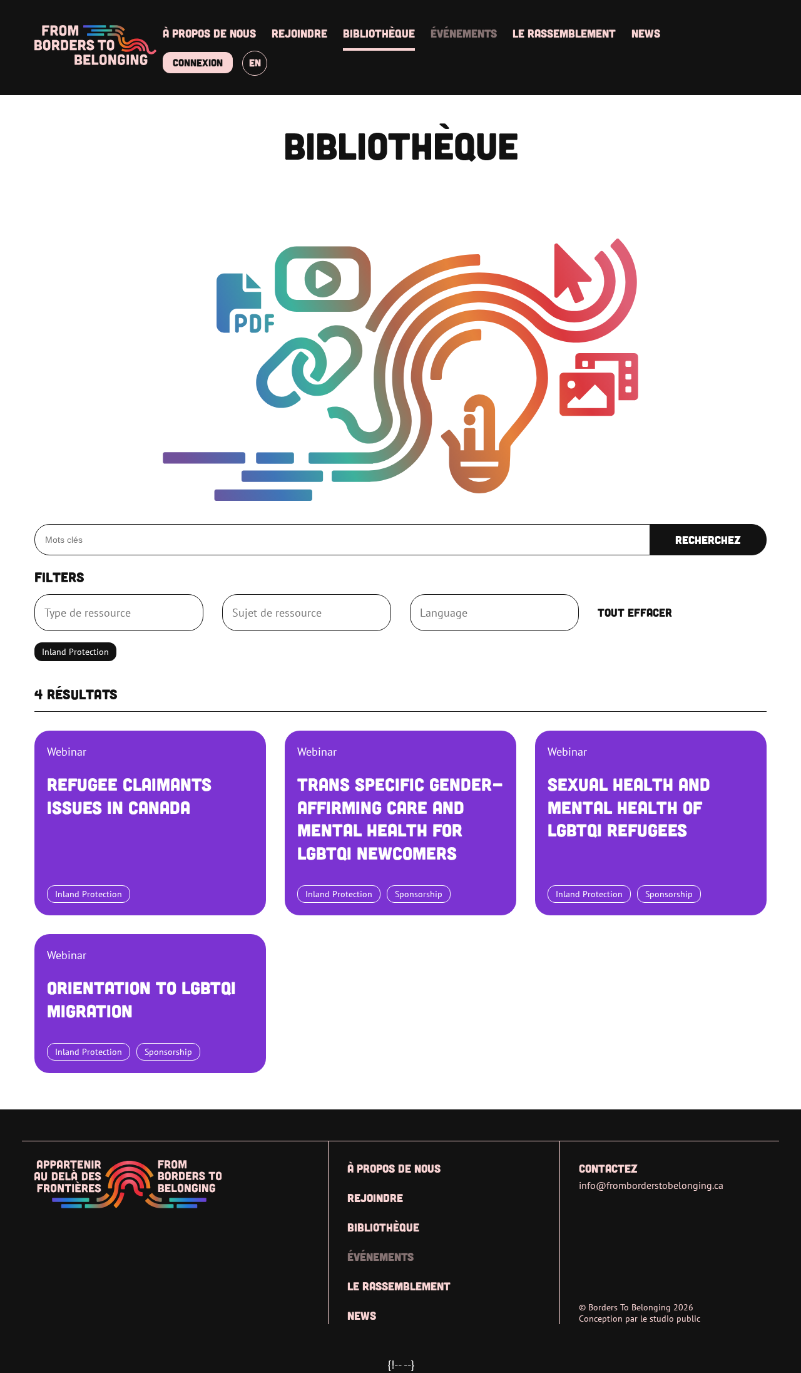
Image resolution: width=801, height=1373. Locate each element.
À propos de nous (209, 33)
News (645, 33)
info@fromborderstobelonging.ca (651, 1185)
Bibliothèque (379, 33)
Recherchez (708, 540)
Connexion (198, 62)
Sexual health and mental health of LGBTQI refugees (629, 806)
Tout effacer (635, 612)
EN (255, 62)
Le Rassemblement (564, 33)
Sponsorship (418, 893)
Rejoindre (299, 33)
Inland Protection (88, 893)
